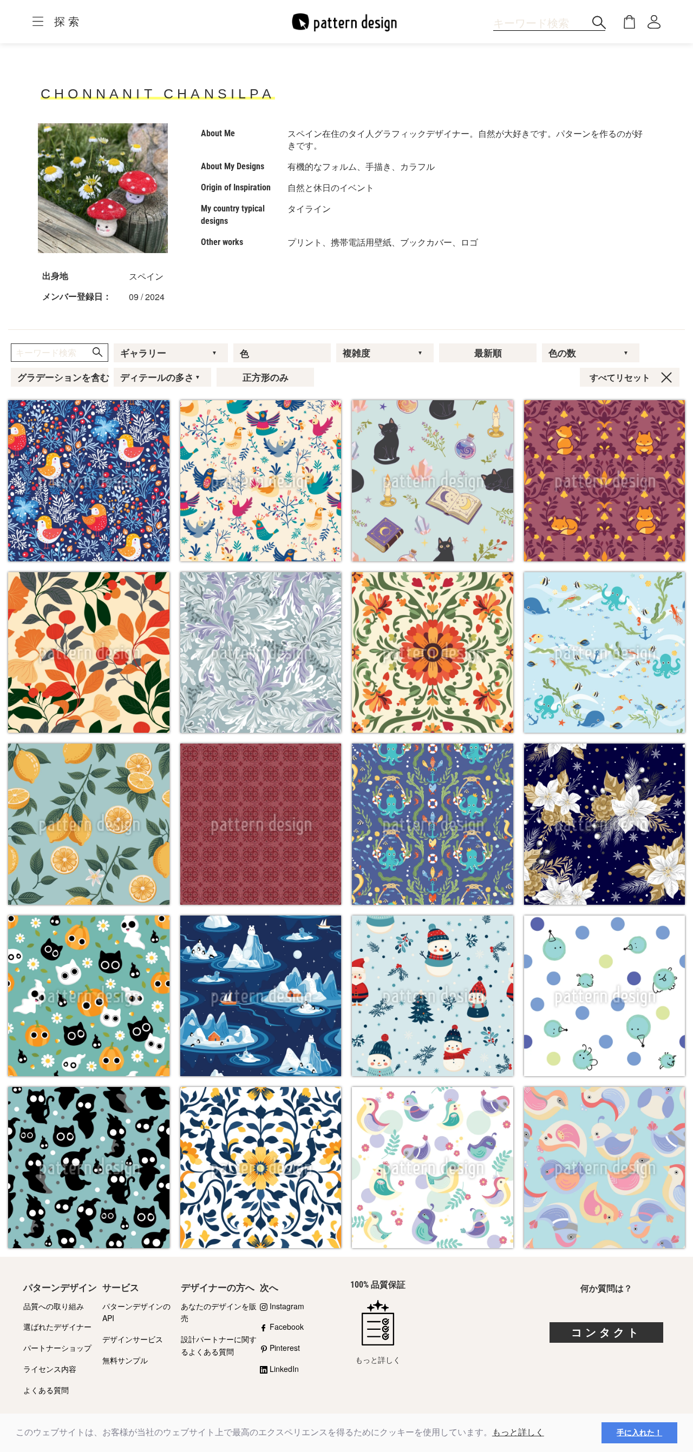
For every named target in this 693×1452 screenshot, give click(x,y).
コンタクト (606, 1332)
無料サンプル (125, 1360)
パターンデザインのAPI (136, 1312)
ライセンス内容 (49, 1368)
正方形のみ (266, 377)
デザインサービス (132, 1339)
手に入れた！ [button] (639, 1432)
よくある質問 (46, 1389)
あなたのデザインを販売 (219, 1312)
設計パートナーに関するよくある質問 (219, 1345)
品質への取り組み (53, 1306)
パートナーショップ (57, 1347)
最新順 (488, 353)
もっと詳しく (518, 1432)
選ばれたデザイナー (57, 1326)
